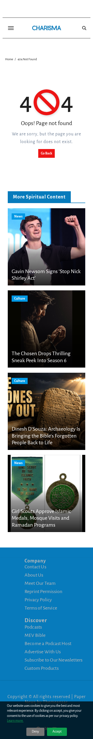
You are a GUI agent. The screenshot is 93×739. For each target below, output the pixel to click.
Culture (19, 298)
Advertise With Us (43, 651)
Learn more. (15, 721)
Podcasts (33, 627)
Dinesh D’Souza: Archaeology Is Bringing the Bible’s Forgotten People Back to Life (46, 435)
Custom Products (42, 668)
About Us (34, 575)
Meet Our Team (40, 583)
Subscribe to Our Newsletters (54, 660)
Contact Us (35, 566)
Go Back (46, 153)
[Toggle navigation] (10, 28)
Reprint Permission (44, 591)
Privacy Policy (38, 599)
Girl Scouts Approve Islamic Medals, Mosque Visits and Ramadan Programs (41, 518)
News (18, 216)
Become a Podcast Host (48, 643)
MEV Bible (35, 635)
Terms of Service (41, 608)
